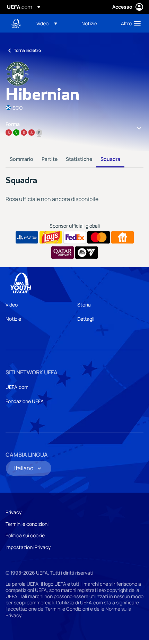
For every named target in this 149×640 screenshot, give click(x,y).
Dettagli (85, 319)
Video (12, 304)
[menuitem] (53, 23)
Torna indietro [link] (27, 50)
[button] (47, 23)
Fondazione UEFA (25, 401)
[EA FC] (86, 252)
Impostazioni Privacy (28, 547)
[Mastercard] (98, 237)
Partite (50, 159)
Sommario (21, 159)
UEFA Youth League (16, 23)
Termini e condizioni (27, 524)
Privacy (13, 512)
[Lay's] (51, 237)
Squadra (110, 159)
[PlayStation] (27, 237)
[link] (89, 23)
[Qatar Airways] (62, 252)
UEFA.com (17, 387)
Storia (84, 304)
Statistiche (79, 159)
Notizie (13, 319)
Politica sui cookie (25, 535)
